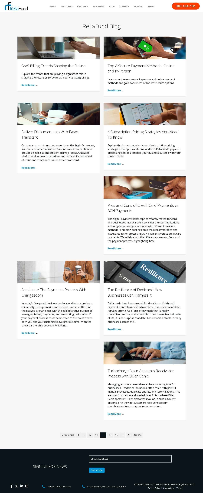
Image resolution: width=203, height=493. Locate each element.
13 (96, 435)
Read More (29, 85)
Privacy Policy (154, 488)
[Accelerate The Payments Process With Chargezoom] (58, 271)
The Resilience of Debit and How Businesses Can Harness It (135, 292)
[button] (186, 6)
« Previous (68, 435)
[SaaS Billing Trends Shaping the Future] (58, 47)
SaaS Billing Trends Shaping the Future (53, 65)
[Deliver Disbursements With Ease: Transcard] (58, 113)
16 (116, 435)
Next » (138, 435)
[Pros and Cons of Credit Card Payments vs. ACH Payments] (145, 187)
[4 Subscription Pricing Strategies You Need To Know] (145, 113)
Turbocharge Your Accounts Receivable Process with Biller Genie (141, 373)
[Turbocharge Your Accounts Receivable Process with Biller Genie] (145, 352)
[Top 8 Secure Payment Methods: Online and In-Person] (145, 47)
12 (89, 435)
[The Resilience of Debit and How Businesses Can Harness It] (145, 271)
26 (128, 435)
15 (109, 435)
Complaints (168, 488)
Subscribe (97, 470)
